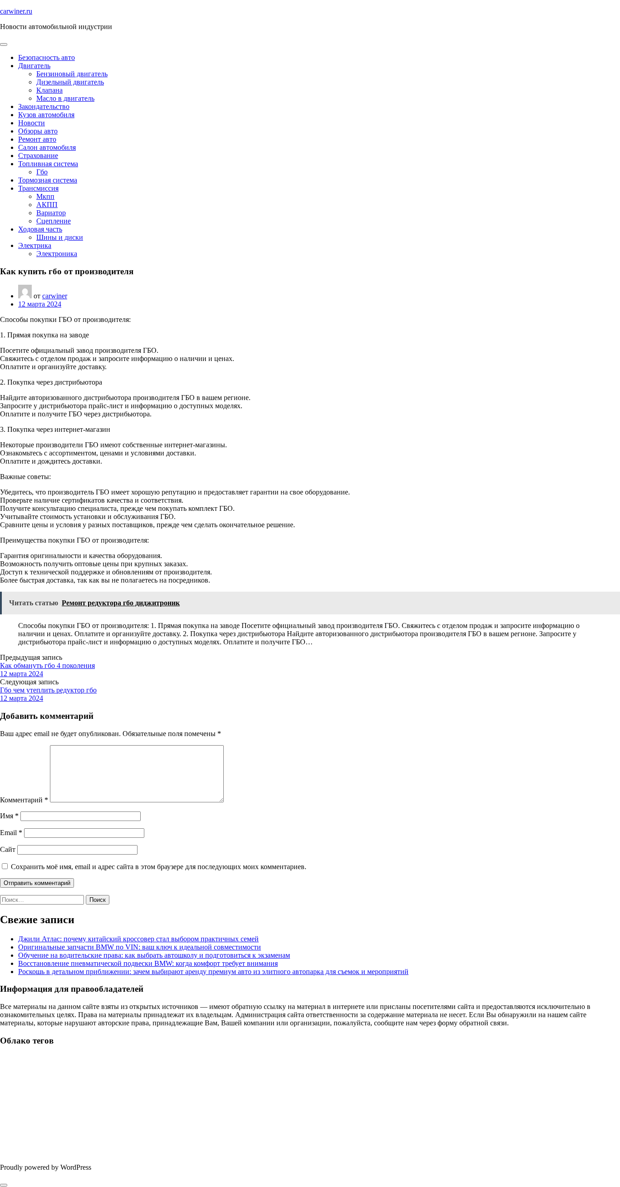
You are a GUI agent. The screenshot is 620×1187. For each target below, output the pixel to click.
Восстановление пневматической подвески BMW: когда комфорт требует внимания (148, 963)
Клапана (49, 90)
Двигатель (34, 65)
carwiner (54, 296)
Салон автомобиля (47, 147)
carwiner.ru (16, 11)
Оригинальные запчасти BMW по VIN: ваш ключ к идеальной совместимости (139, 947)
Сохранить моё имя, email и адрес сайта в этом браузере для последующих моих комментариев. (158, 866)
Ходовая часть (40, 229)
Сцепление (53, 221)
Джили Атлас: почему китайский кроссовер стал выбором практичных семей (138, 939)
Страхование (38, 155)
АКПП (47, 204)
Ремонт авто (37, 139)
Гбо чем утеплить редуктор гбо (48, 690)
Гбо (42, 172)
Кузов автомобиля (46, 115)
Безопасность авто (46, 57)
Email (11, 832)
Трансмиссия (38, 188)
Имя (9, 816)
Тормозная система (47, 180)
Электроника (56, 253)
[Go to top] (3, 1185)
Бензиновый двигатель (72, 74)
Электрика (34, 245)
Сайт (7, 849)
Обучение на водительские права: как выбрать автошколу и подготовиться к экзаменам (154, 955)
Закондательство (43, 106)
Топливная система (48, 164)
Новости (31, 123)
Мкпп (45, 196)
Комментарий (24, 800)
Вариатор (51, 213)
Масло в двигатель (65, 98)
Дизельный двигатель (70, 82)
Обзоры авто (38, 131)
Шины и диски (59, 237)
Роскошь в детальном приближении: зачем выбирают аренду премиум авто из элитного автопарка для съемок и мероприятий (213, 971)
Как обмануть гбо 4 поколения (47, 665)
